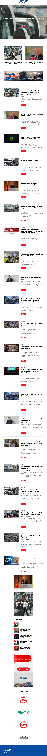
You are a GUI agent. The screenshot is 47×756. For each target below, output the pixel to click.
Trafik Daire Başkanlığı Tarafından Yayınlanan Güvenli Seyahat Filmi (30, 138)
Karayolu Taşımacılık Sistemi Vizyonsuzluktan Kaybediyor (29, 184)
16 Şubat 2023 (22, 649)
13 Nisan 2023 (22, 643)
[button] (22, 39)
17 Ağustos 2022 (28, 422)
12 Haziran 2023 (33, 65)
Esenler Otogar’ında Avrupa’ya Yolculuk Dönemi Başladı (34, 63)
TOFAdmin (22, 94)
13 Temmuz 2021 (28, 561)
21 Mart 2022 (28, 539)
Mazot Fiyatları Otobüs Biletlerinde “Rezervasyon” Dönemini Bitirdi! (30, 490)
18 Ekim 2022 (28, 350)
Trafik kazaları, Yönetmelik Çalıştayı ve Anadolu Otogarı (31, 395)
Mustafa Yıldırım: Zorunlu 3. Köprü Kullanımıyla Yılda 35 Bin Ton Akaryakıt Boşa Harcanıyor (32, 443)
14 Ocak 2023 (28, 210)
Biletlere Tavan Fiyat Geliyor (29, 559)
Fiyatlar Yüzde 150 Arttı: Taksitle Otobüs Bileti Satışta (32, 467)
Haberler (23, 88)
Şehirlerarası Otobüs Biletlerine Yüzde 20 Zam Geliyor (31, 536)
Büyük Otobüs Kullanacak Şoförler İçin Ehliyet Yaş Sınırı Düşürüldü (31, 207)
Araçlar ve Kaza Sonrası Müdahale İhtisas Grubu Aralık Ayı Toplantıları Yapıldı (32, 255)
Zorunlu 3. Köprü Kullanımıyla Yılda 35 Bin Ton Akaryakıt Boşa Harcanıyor (31, 513)
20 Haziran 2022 (28, 470)
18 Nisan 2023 (28, 140)
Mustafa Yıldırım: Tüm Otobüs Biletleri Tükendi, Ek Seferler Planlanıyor (23, 19)
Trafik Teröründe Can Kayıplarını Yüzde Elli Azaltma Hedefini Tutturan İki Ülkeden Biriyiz (31, 371)
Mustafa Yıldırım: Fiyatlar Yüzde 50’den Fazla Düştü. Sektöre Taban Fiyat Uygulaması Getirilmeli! (31, 300)
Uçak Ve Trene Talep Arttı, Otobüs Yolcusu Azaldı (30, 161)
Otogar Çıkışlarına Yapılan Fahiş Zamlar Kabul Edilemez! (31, 347)
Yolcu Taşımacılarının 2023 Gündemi (31, 277)
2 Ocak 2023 (27, 257)
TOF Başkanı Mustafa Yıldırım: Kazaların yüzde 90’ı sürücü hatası (32, 324)
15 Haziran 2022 (28, 493)
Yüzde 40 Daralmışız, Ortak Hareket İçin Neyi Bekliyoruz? (31, 419)
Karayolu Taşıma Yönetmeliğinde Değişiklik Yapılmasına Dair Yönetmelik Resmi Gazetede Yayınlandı (31, 231)
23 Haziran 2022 (28, 447)
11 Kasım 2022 (28, 327)
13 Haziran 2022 (28, 516)
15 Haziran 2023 (23, 22)
